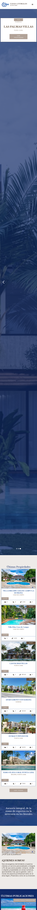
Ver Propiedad (18, 36)
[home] (14, 4)
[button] (32, 4)
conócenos (18, 882)
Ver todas (18, 790)
